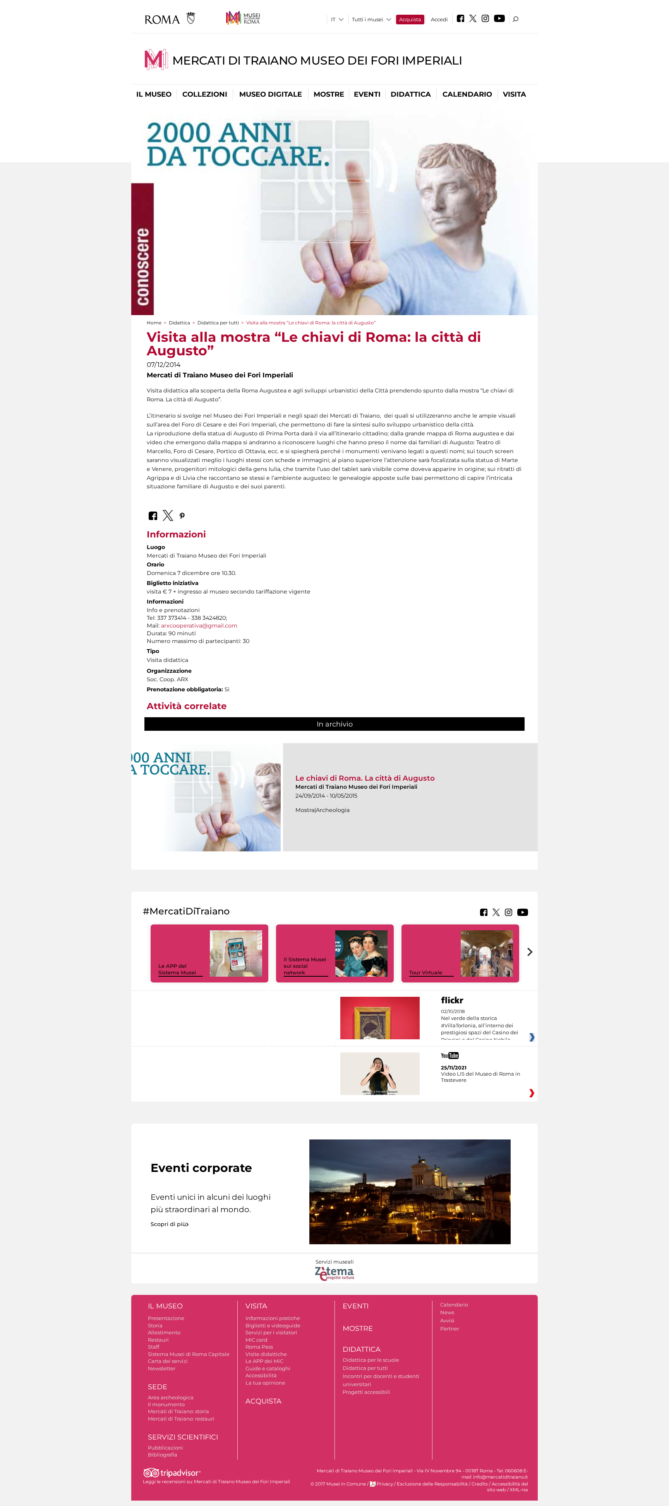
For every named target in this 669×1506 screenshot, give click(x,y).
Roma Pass (259, 1347)
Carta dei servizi (168, 1361)
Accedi (439, 19)
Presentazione (166, 1318)
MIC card (256, 1340)
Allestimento (164, 1332)
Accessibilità (261, 1375)
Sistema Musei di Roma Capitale (189, 1354)
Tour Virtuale (425, 972)
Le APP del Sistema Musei (177, 969)
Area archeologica (171, 1397)
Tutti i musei (367, 19)
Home (154, 323)
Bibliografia (162, 1454)
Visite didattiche (266, 1354)
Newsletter (161, 1368)
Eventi (367, 94)
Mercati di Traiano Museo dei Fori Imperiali (317, 60)
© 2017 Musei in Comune (338, 1484)
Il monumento (166, 1404)
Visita (514, 94)
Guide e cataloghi (267, 1368)
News (447, 1312)
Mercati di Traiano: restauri (181, 1419)
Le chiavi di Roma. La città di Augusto (365, 778)
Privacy (385, 1484)
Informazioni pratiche (272, 1318)
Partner (449, 1328)
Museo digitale (270, 94)
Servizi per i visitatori (271, 1332)
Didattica (411, 94)
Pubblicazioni (165, 1448)
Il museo (154, 94)
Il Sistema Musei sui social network (305, 966)
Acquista (410, 19)
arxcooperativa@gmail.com (199, 625)
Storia (155, 1325)
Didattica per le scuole (371, 1360)
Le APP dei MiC (264, 1361)
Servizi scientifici (183, 1437)
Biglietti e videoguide (272, 1325)
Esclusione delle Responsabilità (432, 1484)
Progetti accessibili (366, 1392)
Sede (157, 1386)
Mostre (329, 94)
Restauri (158, 1340)
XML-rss (519, 1489)
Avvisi (447, 1320)
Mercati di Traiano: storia (178, 1411)
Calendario (467, 94)
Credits (480, 1484)
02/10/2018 (479, 1026)
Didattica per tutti (218, 323)
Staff (153, 1347)
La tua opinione (265, 1383)
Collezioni (204, 94)
